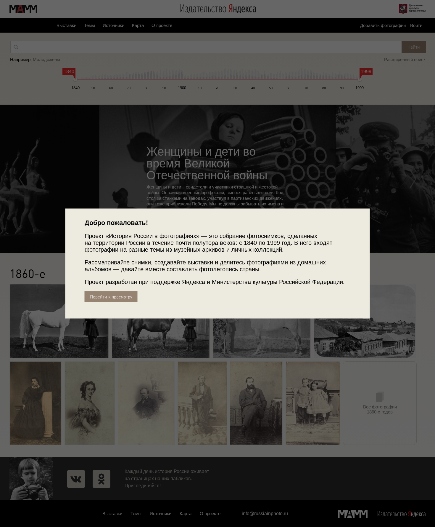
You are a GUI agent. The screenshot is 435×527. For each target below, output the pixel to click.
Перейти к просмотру (111, 297)
